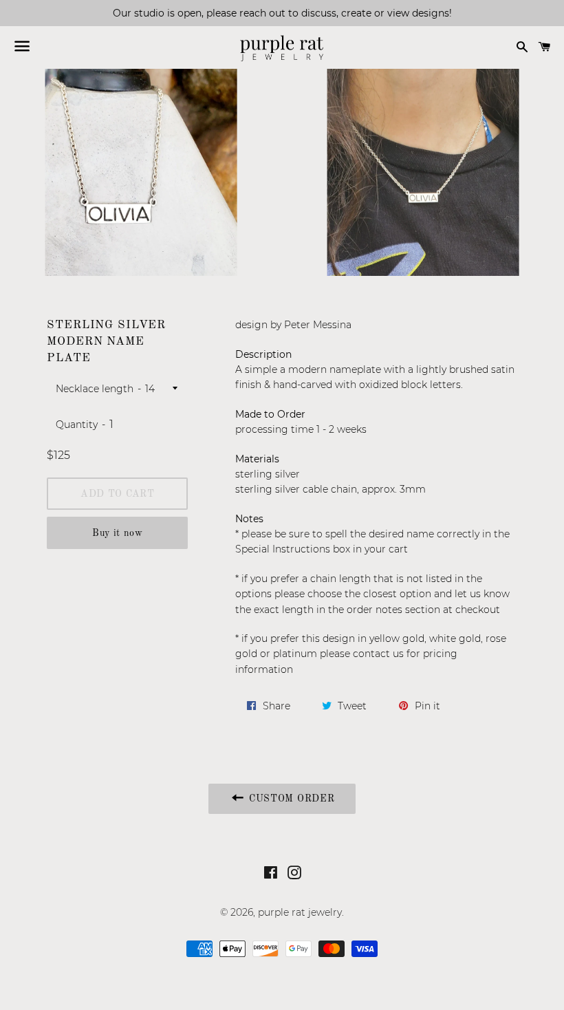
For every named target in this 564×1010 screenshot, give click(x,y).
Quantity (77, 424)
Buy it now (117, 533)
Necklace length (94, 389)
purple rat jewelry (300, 912)
